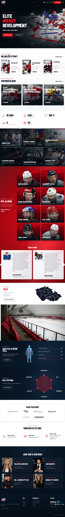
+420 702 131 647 (49, 466)
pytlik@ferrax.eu (17, 484)
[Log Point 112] (26, 411)
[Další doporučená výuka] (63, 95)
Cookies (34, 506)
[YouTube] (8, 508)
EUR (49, 2)
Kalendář (24, 502)
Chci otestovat (7, 387)
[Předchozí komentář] (1, 264)
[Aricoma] (26, 417)
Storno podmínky (36, 502)
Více (13, 271)
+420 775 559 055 (18, 482)
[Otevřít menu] (63, 2)
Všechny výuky (18, 34)
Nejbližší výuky (7, 34)
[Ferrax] (39, 417)
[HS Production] (39, 411)
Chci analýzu (7, 359)
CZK (47, 2)
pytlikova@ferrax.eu (50, 484)
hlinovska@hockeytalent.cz (19, 468)
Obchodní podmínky (36, 501)
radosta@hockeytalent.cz (51, 468)
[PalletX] (52, 411)
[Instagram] (2, 508)
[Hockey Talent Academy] (4, 2)
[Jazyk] (44, 2)
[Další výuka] (63, 67)
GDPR (34, 504)
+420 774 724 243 (18, 466)
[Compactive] (13, 411)
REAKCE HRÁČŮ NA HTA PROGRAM (5, 210)
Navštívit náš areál (9, 299)
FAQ (23, 506)
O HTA (24, 501)
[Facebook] (5, 508)
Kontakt (24, 504)
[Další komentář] (63, 264)
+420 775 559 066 (49, 482)
